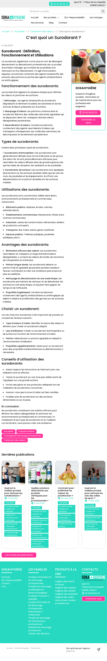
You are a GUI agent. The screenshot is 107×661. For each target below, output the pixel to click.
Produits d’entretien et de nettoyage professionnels (39, 580)
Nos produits (50, 17)
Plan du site (36, 648)
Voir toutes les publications (19, 554)
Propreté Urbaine (26, 431)
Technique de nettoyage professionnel (22, 435)
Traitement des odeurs (15, 440)
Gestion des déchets (38, 633)
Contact (63, 22)
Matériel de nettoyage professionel (39, 629)
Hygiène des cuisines (65, 587)
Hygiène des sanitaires (66, 593)
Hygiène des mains (64, 597)
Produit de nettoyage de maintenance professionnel (39, 621)
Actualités (8, 431)
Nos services (37, 22)
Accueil (34, 17)
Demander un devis (88, 121)
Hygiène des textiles (65, 590)
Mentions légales (22, 648)
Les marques (96, 17)
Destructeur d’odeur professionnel (65, 602)
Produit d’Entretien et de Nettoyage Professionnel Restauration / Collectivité (39, 608)
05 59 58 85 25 (60, 3)
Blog (51, 22)
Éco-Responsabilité (74, 17)
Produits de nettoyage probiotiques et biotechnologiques (39, 589)
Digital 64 (70, 651)
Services (6, 576)
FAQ (4, 586)
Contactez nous (93, 598)
